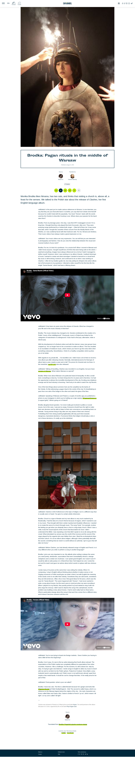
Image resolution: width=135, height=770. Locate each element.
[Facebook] (122, 3)
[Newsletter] (131, 3)
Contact (40, 754)
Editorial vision (61, 752)
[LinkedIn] (87, 754)
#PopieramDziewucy (89, 398)
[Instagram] (126, 3)
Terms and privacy (82, 752)
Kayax (75, 704)
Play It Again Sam (72, 706)
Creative (68, 184)
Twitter (63, 733)
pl (60, 190)
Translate (19, 4)
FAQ (59, 754)
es (65, 190)
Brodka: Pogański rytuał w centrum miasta (73, 724)
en (8, 3)
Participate (14, 4)
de (70, 190)
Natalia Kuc (60, 179)
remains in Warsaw (44, 371)
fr (74, 190)
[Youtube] (129, 3)
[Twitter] (124, 3)
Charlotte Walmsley (72, 179)
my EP (52, 364)
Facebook (70, 733)
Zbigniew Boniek (43, 689)
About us (40, 752)
